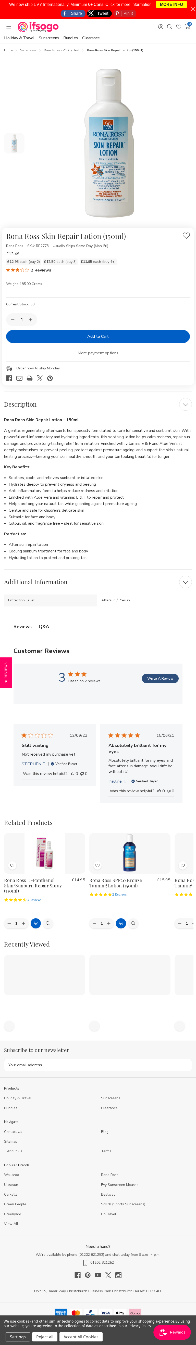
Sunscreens (49, 38)
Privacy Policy (139, 1325)
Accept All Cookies (81, 1337)
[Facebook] (11, 378)
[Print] (32, 378)
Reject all (44, 1337)
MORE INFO (171, 4)
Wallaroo (11, 1174)
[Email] (21, 378)
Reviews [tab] (23, 627)
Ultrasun (11, 1184)
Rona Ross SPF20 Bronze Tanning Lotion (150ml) (115, 883)
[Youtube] (100, 1275)
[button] (6, 672)
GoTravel (108, 1214)
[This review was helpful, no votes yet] (72, 774)
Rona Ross (109, 1174)
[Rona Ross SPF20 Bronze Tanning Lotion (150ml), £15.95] (129, 853)
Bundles (70, 38)
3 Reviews (34, 900)
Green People (15, 1204)
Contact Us (13, 1131)
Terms (106, 1151)
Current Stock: (20, 304)
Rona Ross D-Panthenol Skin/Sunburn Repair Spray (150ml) (33, 886)
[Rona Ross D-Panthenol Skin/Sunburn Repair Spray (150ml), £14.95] (44, 853)
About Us (14, 1151)
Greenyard (12, 1214)
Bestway (108, 1194)
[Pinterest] (52, 378)
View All (11, 1223)
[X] (42, 378)
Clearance (91, 38)
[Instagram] (118, 1275)
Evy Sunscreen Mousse (120, 1184)
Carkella (11, 1194)
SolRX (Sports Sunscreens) (123, 1204)
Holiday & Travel (19, 38)
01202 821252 (91, 1254)
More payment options (98, 353)
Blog (104, 1131)
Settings (18, 1337)
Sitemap (10, 1141)
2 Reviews (119, 894)
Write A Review (160, 678)
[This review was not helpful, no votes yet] (82, 774)
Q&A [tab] (44, 627)
